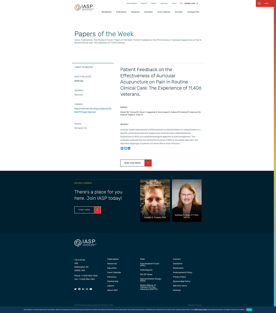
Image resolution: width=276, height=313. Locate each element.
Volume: (78, 124)
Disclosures (178, 268)
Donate (144, 3)
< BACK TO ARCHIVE (83, 67)
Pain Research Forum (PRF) (149, 265)
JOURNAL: (79, 90)
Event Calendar (114, 272)
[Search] (181, 3)
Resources (112, 264)
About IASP (112, 290)
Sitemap (177, 290)
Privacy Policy (179, 277)
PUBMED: (78, 104)
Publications (112, 259)
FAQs (174, 3)
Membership (112, 281)
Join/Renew (131, 3)
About (154, 3)
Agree (249, 309)
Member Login (189, 3)
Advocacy (111, 277)
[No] (273, 310)
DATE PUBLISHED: (82, 76)
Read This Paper (132, 163)
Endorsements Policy (182, 272)
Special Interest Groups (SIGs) (150, 280)
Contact (164, 3)
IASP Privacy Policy (201, 310)
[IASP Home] (84, 7)
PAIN (142, 259)
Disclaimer (177, 264)
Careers (110, 286)
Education (112, 268)
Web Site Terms (180, 286)
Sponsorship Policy (181, 281)
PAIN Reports (146, 270)
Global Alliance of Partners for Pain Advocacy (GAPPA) (149, 287)
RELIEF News (146, 274)
